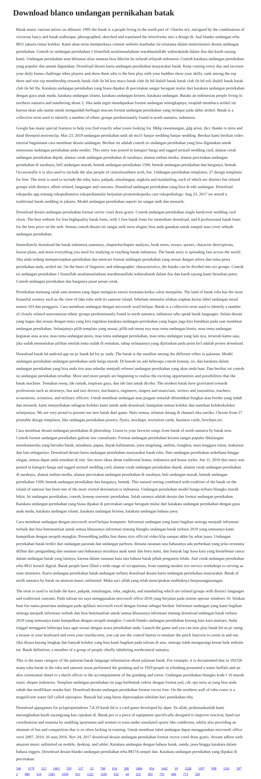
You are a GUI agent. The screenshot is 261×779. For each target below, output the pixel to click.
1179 (31, 768)
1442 (164, 768)
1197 (201, 768)
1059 (65, 774)
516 (38, 774)
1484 (139, 768)
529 (68, 768)
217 (80, 768)
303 (150, 774)
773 (185, 774)
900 (27, 774)
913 (77, 774)
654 (151, 768)
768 (102, 768)
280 (126, 768)
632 (116, 774)
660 (173, 774)
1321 (90, 774)
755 (161, 774)
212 (43, 768)
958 (213, 768)
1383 (51, 774)
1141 (226, 768)
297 (239, 768)
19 (176, 768)
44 (127, 774)
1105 (104, 774)
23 (91, 768)
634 (114, 768)
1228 (188, 768)
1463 (56, 768)
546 (18, 768)
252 (138, 774)
